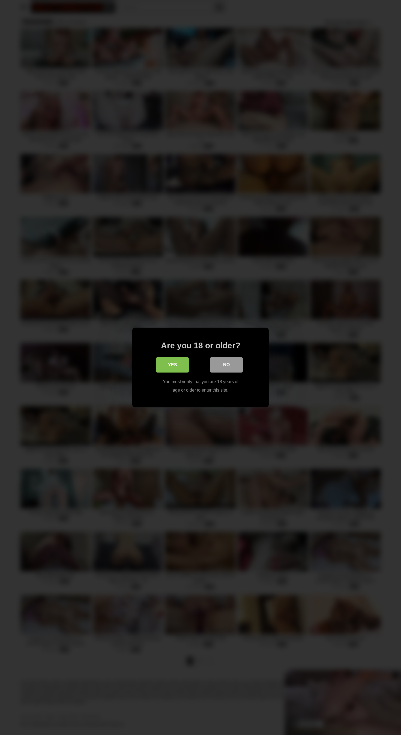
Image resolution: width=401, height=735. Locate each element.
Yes (172, 364)
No (226, 364)
